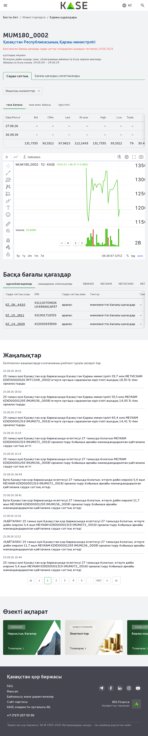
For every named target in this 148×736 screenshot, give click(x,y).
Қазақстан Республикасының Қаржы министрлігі (49, 42)
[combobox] (127, 5)
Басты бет (10, 17)
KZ (130, 5)
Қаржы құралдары (63, 17)
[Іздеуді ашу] (142, 5)
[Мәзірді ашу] (5, 5)
